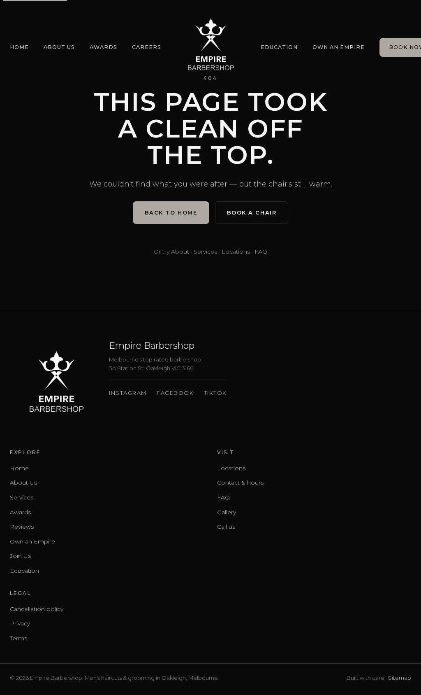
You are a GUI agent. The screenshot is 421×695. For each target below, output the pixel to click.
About (180, 251)
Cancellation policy (36, 609)
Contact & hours (240, 482)
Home (19, 47)
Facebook (175, 392)
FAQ (260, 251)
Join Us (20, 556)
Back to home (171, 212)
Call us (226, 526)
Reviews (22, 526)
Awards (103, 47)
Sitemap (399, 677)
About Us (59, 47)
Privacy (20, 623)
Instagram (128, 392)
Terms (18, 638)
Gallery (226, 512)
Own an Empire (338, 47)
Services (205, 251)
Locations (236, 251)
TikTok (215, 392)
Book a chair (252, 212)
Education (279, 47)
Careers (146, 47)
